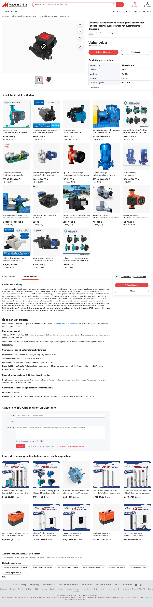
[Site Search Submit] (120, 4)
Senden (20, 446)
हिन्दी (119, 589)
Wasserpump (64, 16)
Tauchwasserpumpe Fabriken (67, 567)
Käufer (115, 11)
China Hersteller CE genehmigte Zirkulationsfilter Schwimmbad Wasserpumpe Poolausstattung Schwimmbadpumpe (44, 259)
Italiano (77, 589)
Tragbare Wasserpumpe (137, 567)
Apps (136, 11)
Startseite (5, 16)
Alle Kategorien (10, 11)
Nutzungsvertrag (34, 585)
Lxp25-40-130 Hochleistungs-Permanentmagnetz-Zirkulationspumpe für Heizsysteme (76, 174)
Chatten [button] (137, 52)
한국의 (96, 589)
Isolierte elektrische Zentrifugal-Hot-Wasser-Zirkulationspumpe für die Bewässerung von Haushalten (135, 131)
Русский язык (87, 589)
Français (44, 589)
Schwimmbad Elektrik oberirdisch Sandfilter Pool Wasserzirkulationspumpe (44, 216)
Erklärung (23, 585)
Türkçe (134, 589)
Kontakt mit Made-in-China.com (68, 585)
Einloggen (147, 6)
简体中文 (20, 589)
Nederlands (111, 589)
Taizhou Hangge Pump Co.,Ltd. (104, 33)
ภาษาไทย (126, 589)
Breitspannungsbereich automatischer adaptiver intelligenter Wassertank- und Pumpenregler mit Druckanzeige (76, 492)
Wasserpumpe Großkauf (12, 573)
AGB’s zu (85, 599)
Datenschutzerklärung (48, 585)
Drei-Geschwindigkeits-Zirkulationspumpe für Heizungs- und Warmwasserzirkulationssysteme (135, 216)
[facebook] (136, 585)
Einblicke (117, 585)
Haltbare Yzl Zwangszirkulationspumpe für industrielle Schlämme (106, 131)
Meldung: (11, 428)
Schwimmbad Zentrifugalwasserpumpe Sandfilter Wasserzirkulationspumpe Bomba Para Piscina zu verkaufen (76, 216)
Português (69, 589)
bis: (13, 422)
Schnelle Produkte (86, 585)
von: (13, 416)
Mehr (4, 577)
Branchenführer (127, 585)
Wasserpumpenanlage (117, 567)
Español (52, 589)
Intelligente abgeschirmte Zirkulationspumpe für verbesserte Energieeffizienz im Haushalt (15, 131)
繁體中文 (28, 589)
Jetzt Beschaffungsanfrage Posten (70, 446)
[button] (113, 4)
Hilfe (127, 11)
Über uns (14, 585)
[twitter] (140, 585)
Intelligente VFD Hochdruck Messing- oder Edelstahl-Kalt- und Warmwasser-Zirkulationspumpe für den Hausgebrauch (76, 259)
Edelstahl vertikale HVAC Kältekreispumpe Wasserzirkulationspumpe (132, 174)
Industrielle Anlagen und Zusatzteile (23, 16)
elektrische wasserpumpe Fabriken (16, 567)
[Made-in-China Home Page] (14, 4)
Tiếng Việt (142, 589)
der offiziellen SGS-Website (65, 323)
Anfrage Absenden (103, 52)
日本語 (36, 589)
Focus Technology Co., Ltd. (75, 595)
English (12, 589)
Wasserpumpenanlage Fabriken (93, 567)
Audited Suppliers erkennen (103, 585)
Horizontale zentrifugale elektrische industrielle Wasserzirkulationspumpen (16, 216)
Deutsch (60, 589)
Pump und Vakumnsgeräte (48, 16)
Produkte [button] (38, 4)
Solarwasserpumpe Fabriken (43, 567)
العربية (103, 589)
